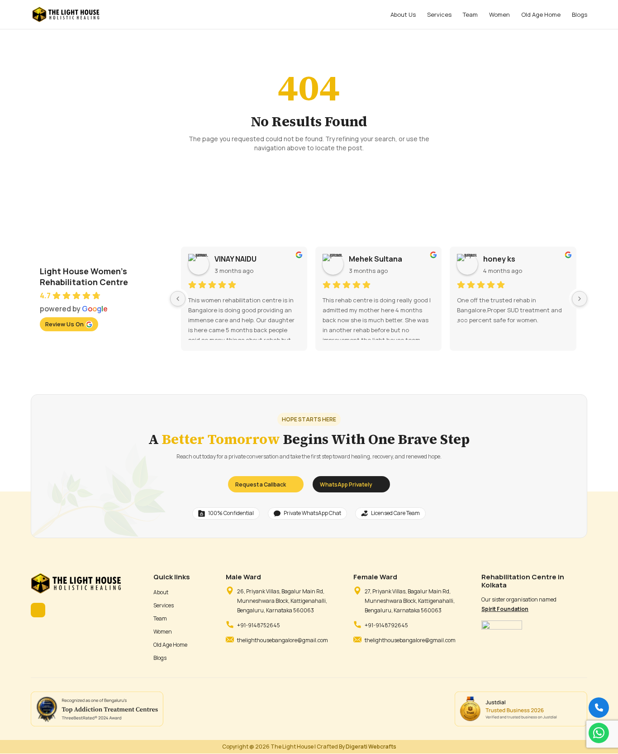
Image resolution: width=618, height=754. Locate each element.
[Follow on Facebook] (38, 610)
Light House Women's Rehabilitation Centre (84, 276)
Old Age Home (541, 15)
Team (470, 15)
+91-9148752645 (258, 625)
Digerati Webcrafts (371, 746)
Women (499, 15)
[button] (599, 733)
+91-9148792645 (386, 625)
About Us (403, 15)
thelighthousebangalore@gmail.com (282, 640)
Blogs (579, 15)
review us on (64, 324)
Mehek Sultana (375, 259)
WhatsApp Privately (346, 484)
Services (439, 15)
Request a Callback (260, 484)
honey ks (499, 259)
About (160, 592)
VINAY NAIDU (235, 259)
